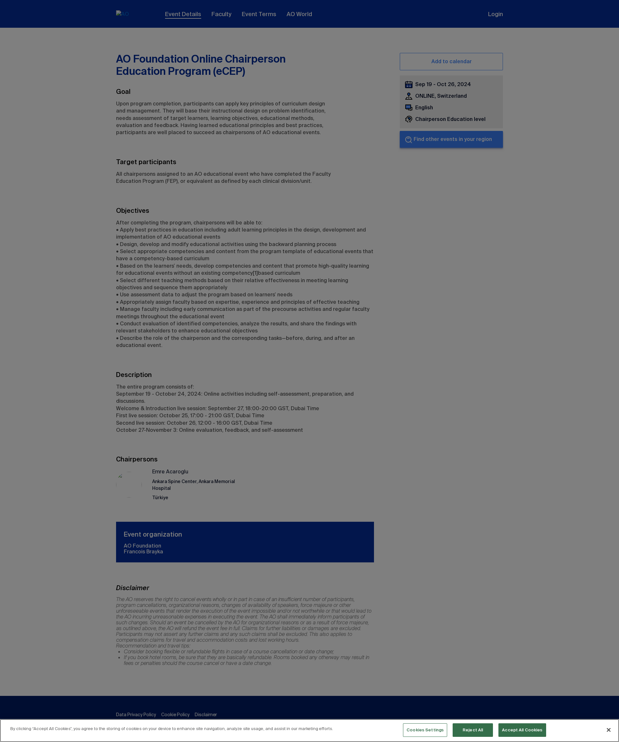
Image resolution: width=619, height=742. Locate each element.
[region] (309, 730)
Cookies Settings (425, 730)
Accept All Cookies (522, 730)
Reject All (473, 730)
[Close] (609, 730)
